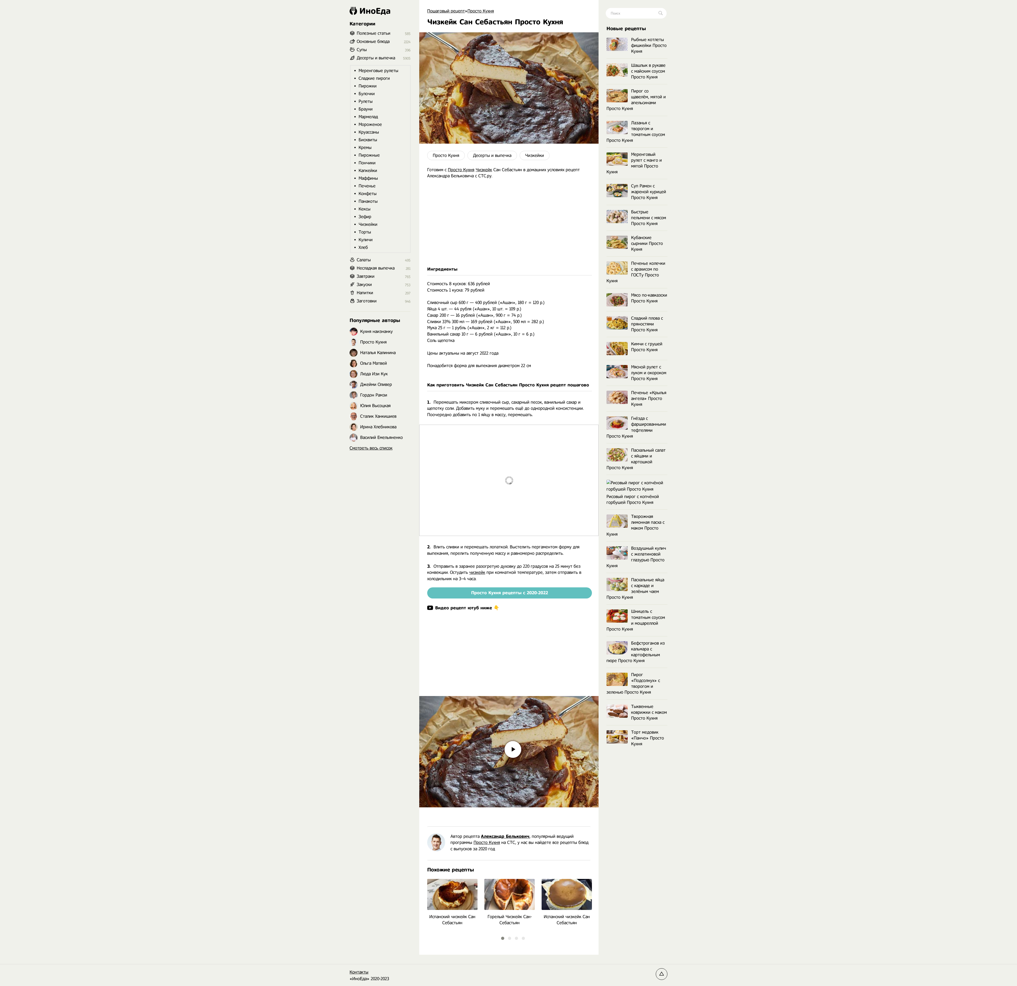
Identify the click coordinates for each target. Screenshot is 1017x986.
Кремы (365, 147)
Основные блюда (373, 41)
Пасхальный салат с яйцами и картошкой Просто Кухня (636, 459)
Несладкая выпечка (376, 268)
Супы (362, 49)
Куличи (366, 239)
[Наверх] (661, 974)
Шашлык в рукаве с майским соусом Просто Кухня (648, 71)
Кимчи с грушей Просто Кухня (646, 346)
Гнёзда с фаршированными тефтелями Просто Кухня (636, 427)
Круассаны (369, 132)
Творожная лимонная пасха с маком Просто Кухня (635, 525)
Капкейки (368, 170)
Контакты (359, 972)
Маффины (368, 178)
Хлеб (363, 247)
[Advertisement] (509, 223)
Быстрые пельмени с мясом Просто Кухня (648, 217)
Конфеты (368, 193)
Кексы (365, 209)
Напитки (365, 292)
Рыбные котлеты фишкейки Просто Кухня (649, 45)
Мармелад (368, 116)
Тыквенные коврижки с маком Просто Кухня (649, 712)
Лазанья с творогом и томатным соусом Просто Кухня (635, 131)
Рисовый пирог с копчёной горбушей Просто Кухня (632, 499)
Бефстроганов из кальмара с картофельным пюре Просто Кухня (635, 652)
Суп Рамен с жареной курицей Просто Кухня (648, 191)
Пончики (367, 162)
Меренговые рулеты (378, 70)
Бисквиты (368, 139)
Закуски (364, 284)
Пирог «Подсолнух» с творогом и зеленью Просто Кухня (633, 683)
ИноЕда (375, 11)
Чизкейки (534, 155)
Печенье (367, 185)
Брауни (366, 109)
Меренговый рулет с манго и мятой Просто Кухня (634, 163)
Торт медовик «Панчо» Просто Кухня (647, 738)
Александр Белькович (505, 836)
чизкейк (477, 572)
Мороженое (370, 124)
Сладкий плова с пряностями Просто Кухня (647, 324)
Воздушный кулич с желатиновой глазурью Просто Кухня (636, 557)
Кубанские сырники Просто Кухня (647, 243)
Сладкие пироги (374, 78)
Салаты (364, 259)
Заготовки (367, 300)
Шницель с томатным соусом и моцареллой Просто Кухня (635, 620)
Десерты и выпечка (492, 155)
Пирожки (368, 86)
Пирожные (369, 155)
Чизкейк (484, 169)
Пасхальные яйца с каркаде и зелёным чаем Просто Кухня (635, 588)
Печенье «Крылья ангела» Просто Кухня (648, 398)
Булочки (367, 93)
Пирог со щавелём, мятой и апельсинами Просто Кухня (636, 100)
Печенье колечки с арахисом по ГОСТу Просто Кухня (635, 272)
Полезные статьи (373, 33)
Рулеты (366, 101)
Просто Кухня (446, 155)
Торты (365, 232)
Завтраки (365, 276)
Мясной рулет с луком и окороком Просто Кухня (648, 372)
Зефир (365, 216)
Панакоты (368, 201)
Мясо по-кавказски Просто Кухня (649, 298)
